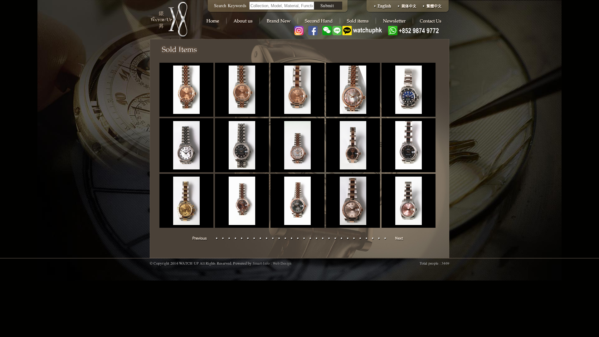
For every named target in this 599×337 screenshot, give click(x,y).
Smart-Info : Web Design (272, 263)
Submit (327, 5)
